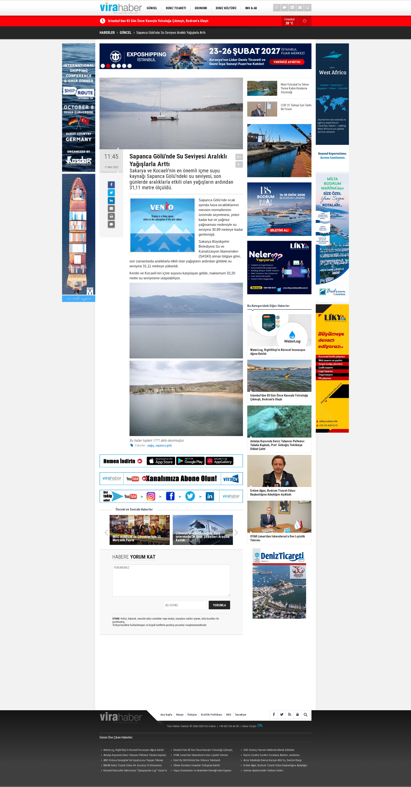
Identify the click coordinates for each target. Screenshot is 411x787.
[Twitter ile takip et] (282, 714)
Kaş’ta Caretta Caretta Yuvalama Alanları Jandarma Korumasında (269, 755)
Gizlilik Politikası (211, 714)
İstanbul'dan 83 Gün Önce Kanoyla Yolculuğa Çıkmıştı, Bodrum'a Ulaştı (201, 750)
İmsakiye (240, 714)
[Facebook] (111, 184)
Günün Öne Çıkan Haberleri (116, 737)
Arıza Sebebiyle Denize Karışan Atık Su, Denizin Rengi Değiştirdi (270, 761)
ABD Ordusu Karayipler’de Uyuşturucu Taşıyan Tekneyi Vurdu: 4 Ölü (131, 761)
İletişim (192, 714)
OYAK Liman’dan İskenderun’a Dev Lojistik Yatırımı (200, 755)
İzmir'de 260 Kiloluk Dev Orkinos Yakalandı (196, 760)
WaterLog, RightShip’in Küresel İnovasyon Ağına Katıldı (133, 749)
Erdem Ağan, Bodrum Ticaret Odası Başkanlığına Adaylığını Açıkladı (273, 766)
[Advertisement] (171, 676)
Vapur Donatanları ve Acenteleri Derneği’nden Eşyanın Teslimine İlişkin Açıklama (200, 771)
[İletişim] (300, 7)
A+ (239, 157)
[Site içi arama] (307, 7)
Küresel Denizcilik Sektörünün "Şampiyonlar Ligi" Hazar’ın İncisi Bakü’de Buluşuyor (133, 771)
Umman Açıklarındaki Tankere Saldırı (263, 770)
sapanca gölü (163, 445)
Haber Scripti (249, 726)
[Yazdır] (111, 216)
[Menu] (277, 7)
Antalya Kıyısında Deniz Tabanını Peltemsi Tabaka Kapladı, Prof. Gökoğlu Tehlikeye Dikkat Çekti (133, 755)
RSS (228, 714)
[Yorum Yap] (111, 224)
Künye (179, 714)
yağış (150, 445)
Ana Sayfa (166, 714)
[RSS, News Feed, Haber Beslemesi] (289, 714)
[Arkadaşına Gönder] (111, 208)
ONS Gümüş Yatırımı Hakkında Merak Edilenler (141, 21)
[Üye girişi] (297, 714)
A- (239, 164)
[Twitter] (111, 192)
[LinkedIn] (111, 200)
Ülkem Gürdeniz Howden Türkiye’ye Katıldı (196, 765)
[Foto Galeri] (292, 7)
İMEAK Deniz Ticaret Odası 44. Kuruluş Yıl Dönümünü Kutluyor (131, 766)
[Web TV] (284, 7)
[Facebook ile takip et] (274, 714)
